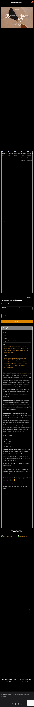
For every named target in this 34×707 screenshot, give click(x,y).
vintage (5, 352)
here (13, 474)
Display (6, 341)
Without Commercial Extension (12, 358)
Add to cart (17, 321)
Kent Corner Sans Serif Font (9, 679)
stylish (17, 350)
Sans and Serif (12, 341)
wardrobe (10, 352)
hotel (18, 348)
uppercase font (24, 350)
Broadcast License (22, 363)
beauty (9, 346)
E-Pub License (12, 360)
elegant (10, 348)
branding (19, 346)
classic (24, 346)
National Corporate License (11, 365)
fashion (14, 348)
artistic (5, 346)
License (4, 307)
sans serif (21, 373)
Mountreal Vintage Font (25, 679)
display (5, 348)
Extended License (8, 362)
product (9, 350)
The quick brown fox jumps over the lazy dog (16, 504)
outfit (5, 350)
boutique (14, 346)
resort (13, 350)
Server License (12, 363)
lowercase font (24, 348)
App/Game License (22, 360)
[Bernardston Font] (17, 17)
